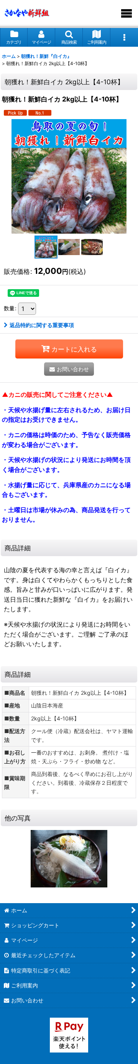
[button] (69, 37)
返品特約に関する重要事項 (42, 325)
